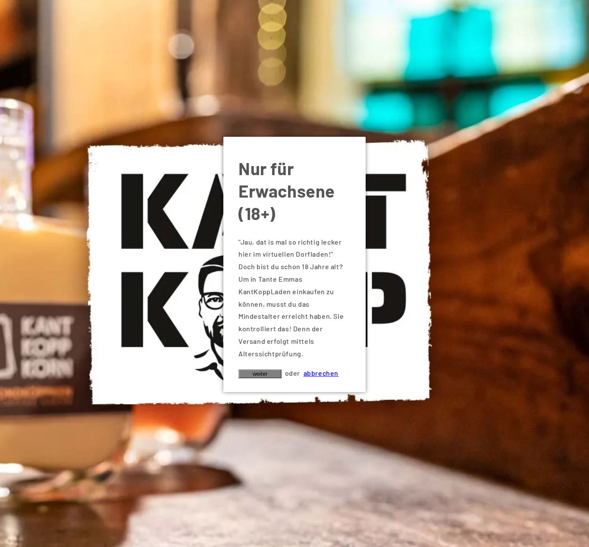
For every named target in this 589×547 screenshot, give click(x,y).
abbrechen (321, 373)
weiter (260, 374)
